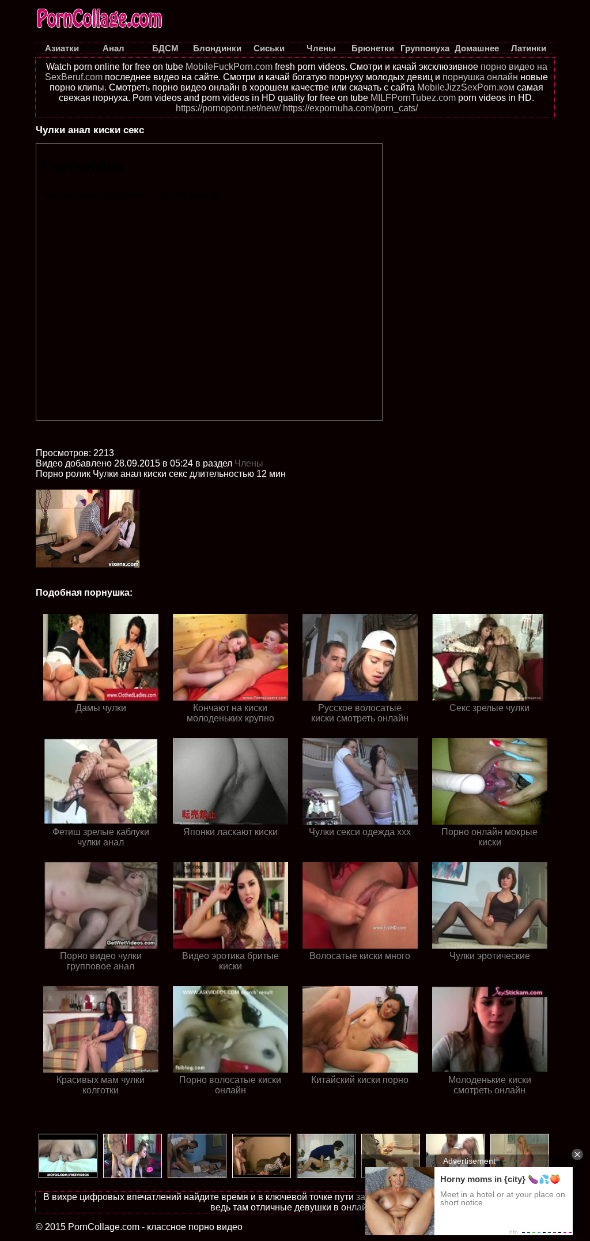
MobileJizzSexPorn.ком (466, 87)
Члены (249, 463)
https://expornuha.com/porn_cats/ (350, 108)
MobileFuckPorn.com (229, 67)
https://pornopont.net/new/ (228, 108)
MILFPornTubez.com (413, 98)
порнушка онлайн (480, 77)
